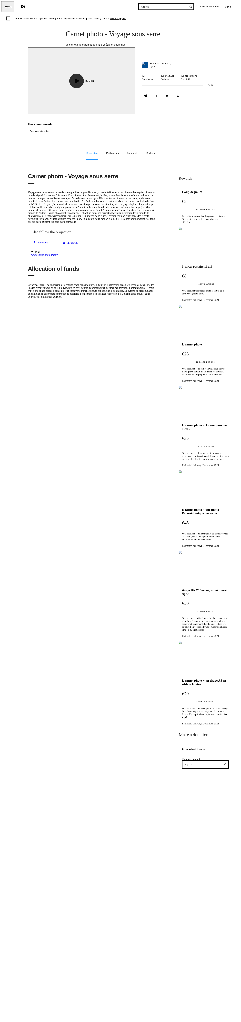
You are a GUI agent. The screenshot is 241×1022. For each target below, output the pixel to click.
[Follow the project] (146, 96)
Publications (112, 153)
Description (92, 153)
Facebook (43, 242)
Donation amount (191, 759)
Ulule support (118, 18)
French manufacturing (39, 131)
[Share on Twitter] (167, 96)
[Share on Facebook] (156, 96)
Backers (150, 153)
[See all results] (190, 6)
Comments (132, 153)
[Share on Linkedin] (178, 96)
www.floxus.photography (44, 254)
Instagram (72, 242)
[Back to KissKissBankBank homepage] (20, 6)
